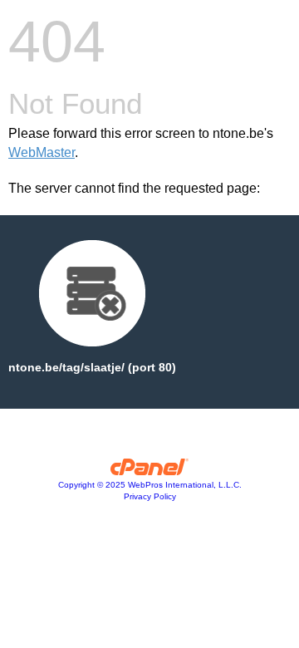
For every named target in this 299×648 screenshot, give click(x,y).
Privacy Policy (150, 496)
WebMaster (41, 152)
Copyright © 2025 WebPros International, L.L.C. (150, 484)
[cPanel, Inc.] (149, 471)
